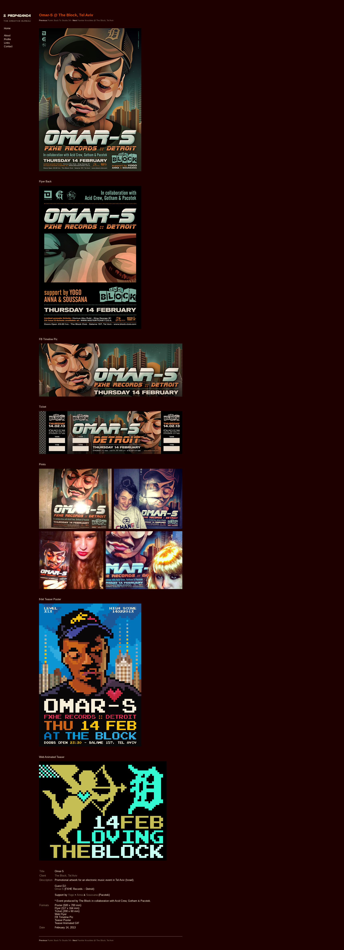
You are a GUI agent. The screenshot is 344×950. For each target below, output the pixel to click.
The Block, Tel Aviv (66, 875)
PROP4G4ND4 (16, 15)
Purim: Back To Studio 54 (59, 20)
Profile (7, 39)
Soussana (92, 894)
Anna (80, 894)
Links (7, 43)
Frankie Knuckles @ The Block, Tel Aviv (95, 20)
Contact (8, 46)
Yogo (71, 894)
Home (7, 28)
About (7, 35)
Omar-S (59, 888)
